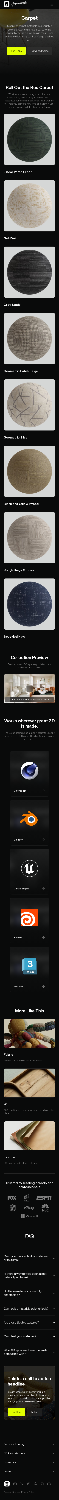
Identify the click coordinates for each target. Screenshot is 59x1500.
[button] (52, 4)
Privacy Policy (27, 1492)
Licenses (16, 1492)
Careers (7, 1492)
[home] (15, 4)
